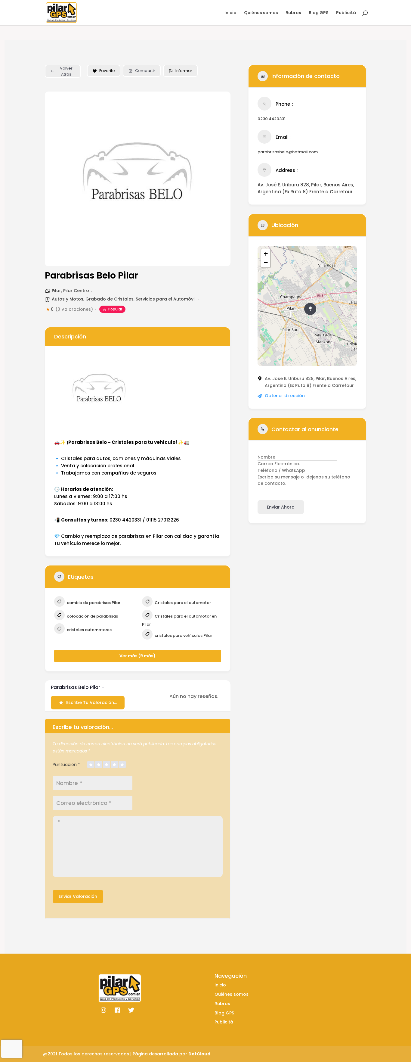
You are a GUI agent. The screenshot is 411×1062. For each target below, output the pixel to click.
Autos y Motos (67, 299)
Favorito (107, 70)
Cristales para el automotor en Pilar (179, 620)
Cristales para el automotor (182, 603)
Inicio (230, 13)
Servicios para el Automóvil (166, 299)
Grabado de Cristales (109, 299)
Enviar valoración (78, 896)
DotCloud (199, 1054)
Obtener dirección (285, 396)
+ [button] (266, 253)
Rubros (293, 13)
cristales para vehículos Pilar (183, 635)
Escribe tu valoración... (91, 702)
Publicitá (346, 13)
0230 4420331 (272, 119)
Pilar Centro (76, 291)
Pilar (56, 291)
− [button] (266, 262)
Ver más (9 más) (137, 656)
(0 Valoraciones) (74, 309)
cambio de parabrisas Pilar (93, 603)
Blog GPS (319, 13)
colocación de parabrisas (92, 616)
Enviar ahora (281, 507)
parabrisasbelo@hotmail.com (288, 152)
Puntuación (66, 764)
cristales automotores (89, 630)
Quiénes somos (261, 13)
